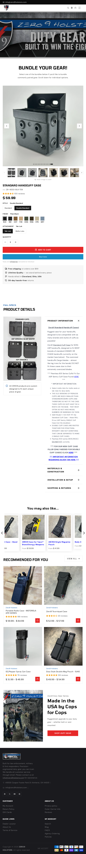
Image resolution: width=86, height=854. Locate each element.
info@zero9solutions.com (56, 436)
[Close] (80, 414)
